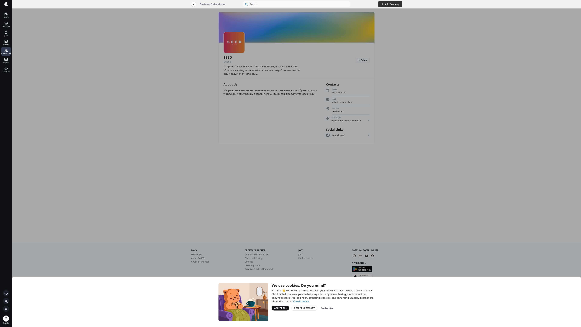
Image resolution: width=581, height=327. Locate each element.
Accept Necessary (304, 308)
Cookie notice (301, 301)
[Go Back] (193, 4)
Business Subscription (213, 4)
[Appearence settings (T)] (6, 309)
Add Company (392, 4)
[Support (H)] (6, 293)
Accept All (280, 308)
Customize (327, 308)
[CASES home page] (6, 4)
